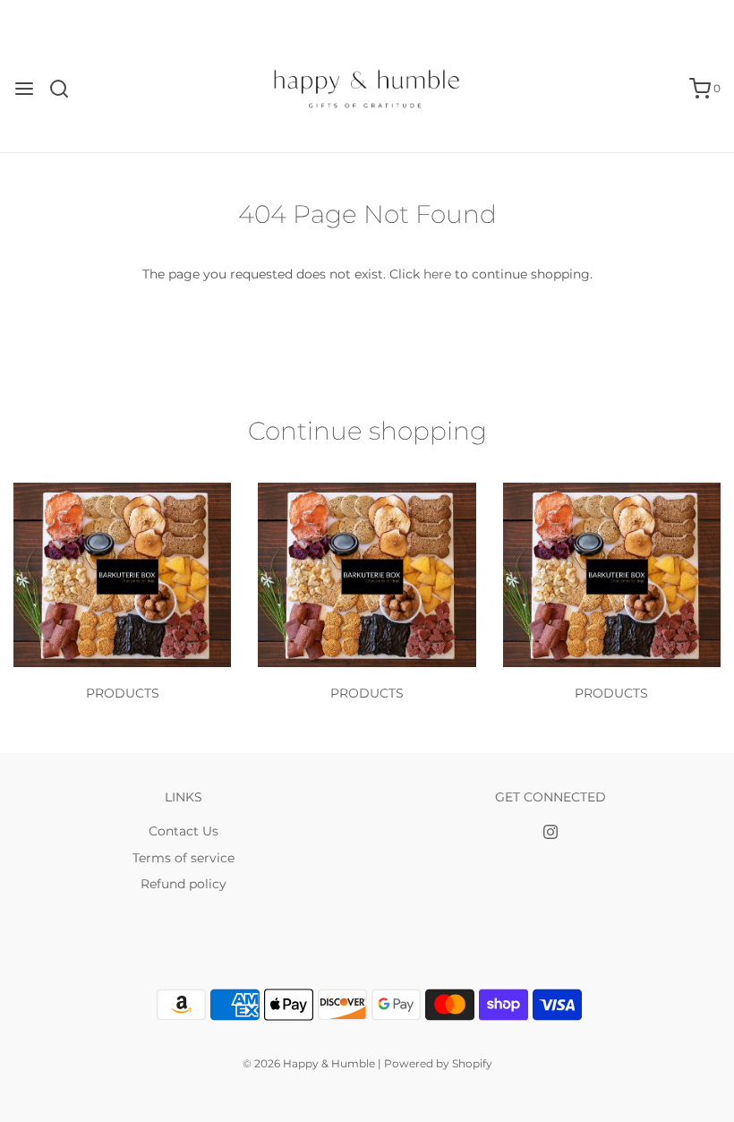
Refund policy (183, 884)
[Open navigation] (24, 88)
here (437, 274)
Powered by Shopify (438, 1063)
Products (122, 693)
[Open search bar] (65, 88)
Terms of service (183, 858)
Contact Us (183, 831)
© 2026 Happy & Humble (309, 1063)
